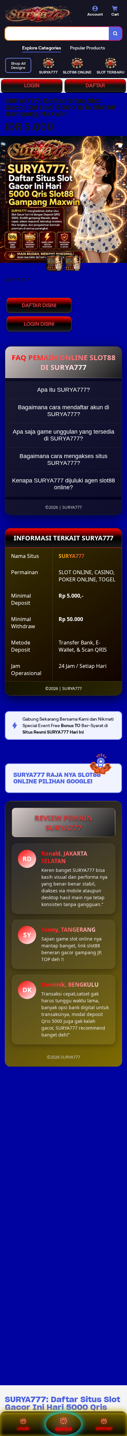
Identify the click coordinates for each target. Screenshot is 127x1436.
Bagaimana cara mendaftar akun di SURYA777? (63, 410)
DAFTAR (95, 85)
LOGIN (31, 85)
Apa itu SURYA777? (63, 389)
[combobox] (57, 33)
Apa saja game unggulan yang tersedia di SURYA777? (63, 435)
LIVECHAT (104, 1428)
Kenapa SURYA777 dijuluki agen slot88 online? (63, 484)
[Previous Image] (5, 200)
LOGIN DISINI (39, 324)
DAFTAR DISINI (39, 305)
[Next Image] (122, 200)
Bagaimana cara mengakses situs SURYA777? (63, 459)
